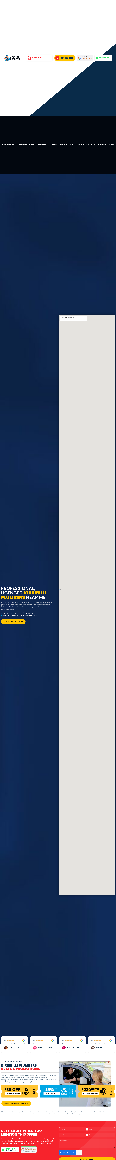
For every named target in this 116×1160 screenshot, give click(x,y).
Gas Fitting (52, 145)
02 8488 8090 (67, 58)
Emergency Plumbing (105, 145)
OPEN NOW (104, 57)
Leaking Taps (22, 145)
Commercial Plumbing (86, 145)
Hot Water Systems (67, 145)
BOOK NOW (37, 57)
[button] (13, 621)
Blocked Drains (8, 145)
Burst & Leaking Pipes (37, 145)
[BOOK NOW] (29, 58)
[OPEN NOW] (97, 58)
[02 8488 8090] (57, 58)
